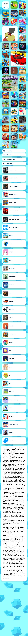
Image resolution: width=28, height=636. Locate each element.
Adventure (12, 276)
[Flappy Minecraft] (22, 103)
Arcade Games (13, 194)
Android (11, 391)
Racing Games (13, 178)
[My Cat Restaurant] (22, 136)
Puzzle (11, 350)
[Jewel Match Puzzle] (22, 78)
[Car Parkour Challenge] (14, 144)
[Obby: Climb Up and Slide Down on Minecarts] (22, 29)
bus (10, 293)
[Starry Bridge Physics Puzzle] (5, 103)
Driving (11, 301)
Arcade (11, 284)
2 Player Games (13, 424)
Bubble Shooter (14, 399)
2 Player (11, 416)
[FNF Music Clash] (5, 70)
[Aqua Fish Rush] (22, 87)
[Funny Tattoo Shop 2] (5, 136)
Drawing (11, 326)
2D (10, 375)
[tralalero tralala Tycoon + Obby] (22, 95)
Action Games (13, 169)
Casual (11, 252)
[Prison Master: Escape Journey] (22, 119)
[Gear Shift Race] (5, 119)
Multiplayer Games (14, 219)
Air (10, 383)
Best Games (7, 155)
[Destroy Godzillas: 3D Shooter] (14, 13)
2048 (10, 367)
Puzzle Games (13, 202)
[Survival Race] (18, 58)
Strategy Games (13, 211)
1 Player (11, 358)
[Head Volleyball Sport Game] (14, 46)
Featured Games (9, 159)
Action (11, 432)
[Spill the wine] (22, 111)
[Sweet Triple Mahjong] (22, 70)
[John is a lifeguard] (10, 83)
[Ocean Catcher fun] (5, 13)
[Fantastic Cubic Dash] (5, 46)
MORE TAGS (12, 440)
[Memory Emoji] (5, 95)
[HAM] (10, 33)
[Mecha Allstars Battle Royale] (22, 13)
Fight (11, 408)
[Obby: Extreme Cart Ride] (5, 54)
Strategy (11, 268)
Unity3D (11, 309)
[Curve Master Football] (14, 111)
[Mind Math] (14, 103)
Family (11, 260)
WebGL (11, 317)
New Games (7, 151)
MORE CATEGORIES (14, 227)
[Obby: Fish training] (14, 119)
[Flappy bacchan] (5, 111)
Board (11, 235)
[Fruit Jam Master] (14, 21)
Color (11, 342)
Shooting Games (14, 186)
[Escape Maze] (14, 70)
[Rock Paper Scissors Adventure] (14, 128)
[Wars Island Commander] (14, 136)
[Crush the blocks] (5, 21)
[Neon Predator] (22, 46)
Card (10, 243)
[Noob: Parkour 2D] (22, 128)
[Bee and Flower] (14, 5)
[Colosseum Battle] (5, 128)
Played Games (8, 163)
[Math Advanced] (5, 144)
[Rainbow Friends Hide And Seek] (22, 5)
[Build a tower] (22, 37)
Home (5, 3)
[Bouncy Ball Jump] (14, 95)
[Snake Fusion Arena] (22, 21)
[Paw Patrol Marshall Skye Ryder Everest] (5, 62)
